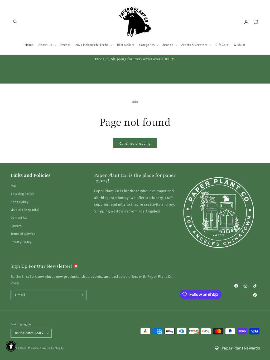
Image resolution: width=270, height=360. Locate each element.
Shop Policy (19, 202)
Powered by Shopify (52, 348)
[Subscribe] (81, 295)
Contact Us (19, 217)
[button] (15, 21)
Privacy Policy (21, 242)
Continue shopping (135, 143)
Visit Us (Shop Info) (25, 209)
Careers (16, 225)
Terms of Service (23, 233)
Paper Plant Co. (29, 348)
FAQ (13, 185)
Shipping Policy (22, 193)
